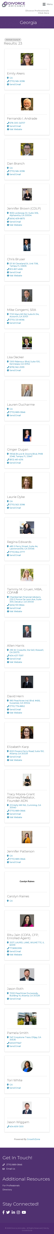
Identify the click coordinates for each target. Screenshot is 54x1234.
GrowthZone (33, 1139)
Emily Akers (16, 73)
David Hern (15, 696)
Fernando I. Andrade (22, 118)
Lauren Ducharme (21, 404)
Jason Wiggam (18, 1122)
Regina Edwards (19, 542)
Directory (7, 1189)
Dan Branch (16, 163)
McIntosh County (12, 40)
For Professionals (11, 1185)
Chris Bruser (16, 259)
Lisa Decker (15, 357)
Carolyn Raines (18, 896)
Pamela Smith (17, 1033)
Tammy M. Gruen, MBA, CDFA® (24, 590)
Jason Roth (15, 988)
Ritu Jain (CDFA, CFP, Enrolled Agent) (23, 936)
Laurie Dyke (16, 497)
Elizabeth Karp (18, 747)
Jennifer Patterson (20, 851)
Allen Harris (15, 645)
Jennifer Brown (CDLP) (24, 208)
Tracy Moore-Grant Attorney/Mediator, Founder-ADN (21, 797)
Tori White (14, 1080)
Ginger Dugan (17, 449)
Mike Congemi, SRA (21, 310)
